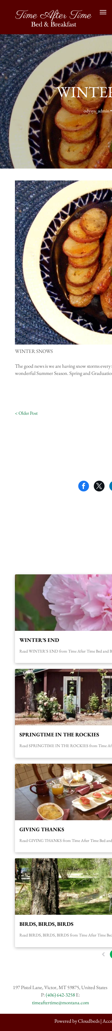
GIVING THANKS (41, 829)
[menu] (103, 12)
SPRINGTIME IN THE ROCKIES (59, 734)
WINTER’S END (39, 639)
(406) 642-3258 (60, 994)
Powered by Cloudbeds (76, 1021)
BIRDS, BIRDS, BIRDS (46, 923)
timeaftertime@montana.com (60, 1002)
